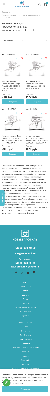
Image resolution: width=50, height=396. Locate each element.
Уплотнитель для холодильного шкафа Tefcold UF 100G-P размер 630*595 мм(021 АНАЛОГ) (37, 139)
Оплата (25, 291)
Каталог (25, 282)
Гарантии (25, 316)
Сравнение (25, 343)
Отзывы (25, 352)
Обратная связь (25, 339)
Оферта (25, 364)
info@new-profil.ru (25, 253)
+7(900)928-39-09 (25, 263)
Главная (5, 12)
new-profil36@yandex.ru (25, 266)
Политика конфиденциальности (25, 347)
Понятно (25, 389)
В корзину (13, 102)
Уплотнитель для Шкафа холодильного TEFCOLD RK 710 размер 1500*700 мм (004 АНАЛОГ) (12, 139)
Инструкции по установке (25, 307)
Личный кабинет (25, 322)
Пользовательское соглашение (25, 368)
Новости (25, 356)
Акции (25, 299)
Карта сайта (25, 360)
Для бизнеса (25, 311)
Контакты (26, 303)
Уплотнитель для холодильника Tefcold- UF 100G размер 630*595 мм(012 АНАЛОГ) (37, 84)
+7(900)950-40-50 (25, 248)
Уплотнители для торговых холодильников (20, 15)
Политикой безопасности (12, 383)
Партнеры (25, 331)
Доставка (25, 295)
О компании (25, 286)
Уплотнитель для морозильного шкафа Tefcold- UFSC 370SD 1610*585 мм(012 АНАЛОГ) (11, 86)
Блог (25, 326)
